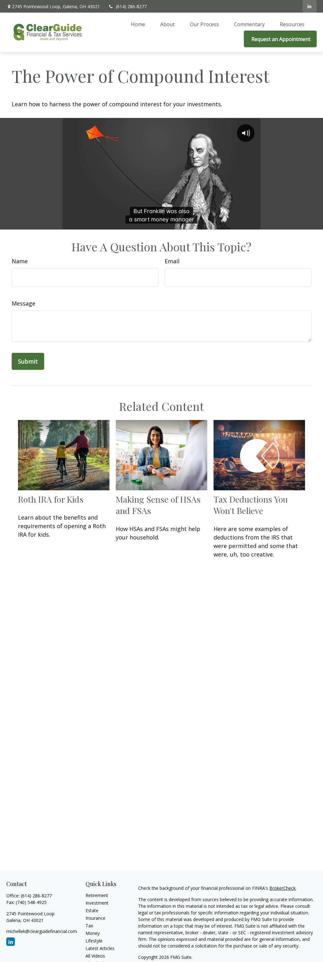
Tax (89, 926)
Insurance (95, 918)
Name (20, 261)
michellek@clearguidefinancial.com (41, 931)
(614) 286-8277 (131, 6)
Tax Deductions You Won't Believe (251, 504)
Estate (91, 910)
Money (92, 933)
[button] (138, 24)
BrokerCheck (282, 888)
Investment (97, 903)
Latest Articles (100, 948)
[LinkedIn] (309, 6)
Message (23, 303)
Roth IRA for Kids (51, 499)
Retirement (96, 895)
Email (172, 261)
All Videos (95, 956)
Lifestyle (94, 941)
